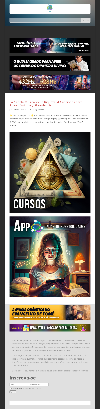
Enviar (12, 392)
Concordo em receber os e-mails (26, 388)
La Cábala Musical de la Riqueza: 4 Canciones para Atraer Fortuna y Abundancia (46, 103)
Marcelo (16, 109)
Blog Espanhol (38, 109)
